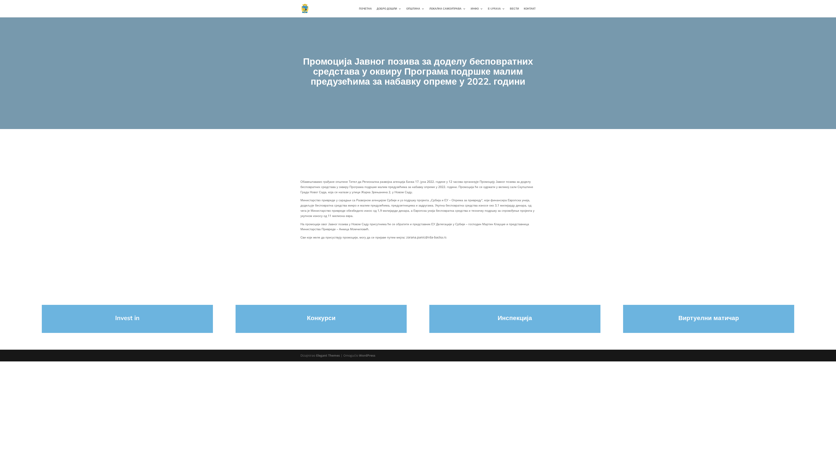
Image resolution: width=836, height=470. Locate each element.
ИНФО (475, 8)
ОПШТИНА (413, 8)
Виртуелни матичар (708, 318)
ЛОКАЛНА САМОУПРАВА (445, 8)
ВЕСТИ (514, 8)
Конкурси (321, 318)
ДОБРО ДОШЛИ (387, 8)
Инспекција (515, 318)
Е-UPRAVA (494, 8)
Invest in (127, 318)
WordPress (367, 355)
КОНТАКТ (530, 8)
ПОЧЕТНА (365, 8)
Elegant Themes (328, 355)
